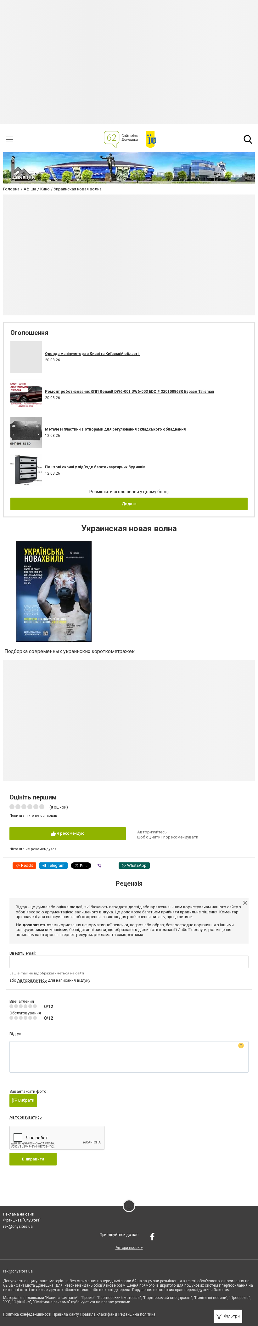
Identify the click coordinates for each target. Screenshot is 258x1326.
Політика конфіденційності (27, 1314)
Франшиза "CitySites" (22, 1220)
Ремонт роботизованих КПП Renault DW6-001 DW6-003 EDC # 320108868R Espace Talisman (129, 391)
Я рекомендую (70, 833)
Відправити (33, 1159)
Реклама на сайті (18, 1214)
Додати (129, 503)
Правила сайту (66, 1314)
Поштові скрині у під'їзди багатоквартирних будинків (95, 467)
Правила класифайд (98, 1314)
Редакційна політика (136, 1314)
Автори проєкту (129, 1247)
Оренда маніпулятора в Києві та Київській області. (92, 354)
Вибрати (25, 1100)
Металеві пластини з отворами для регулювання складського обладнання (115, 429)
